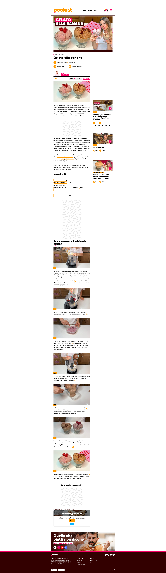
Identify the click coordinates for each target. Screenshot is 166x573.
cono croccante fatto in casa (65, 157)
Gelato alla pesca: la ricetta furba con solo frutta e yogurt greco (101, 176)
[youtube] (62, 547)
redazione (79, 562)
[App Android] (61, 570)
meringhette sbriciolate (67, 159)
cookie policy (80, 560)
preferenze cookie (81, 564)
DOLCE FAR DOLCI (57, 54)
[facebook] (65, 547)
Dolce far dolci (67, 509)
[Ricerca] (101, 10)
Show (96, 10)
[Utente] (107, 10)
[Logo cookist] (63, 10)
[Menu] (111, 10)
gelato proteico (66, 169)
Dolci (73, 509)
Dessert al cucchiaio (57, 509)
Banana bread (98, 147)
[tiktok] (54, 547)
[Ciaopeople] (112, 570)
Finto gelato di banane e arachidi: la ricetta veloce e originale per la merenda (102, 117)
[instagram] (58, 547)
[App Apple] (54, 570)
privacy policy (80, 558)
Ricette (90, 10)
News (84, 10)
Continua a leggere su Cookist (72, 485)
